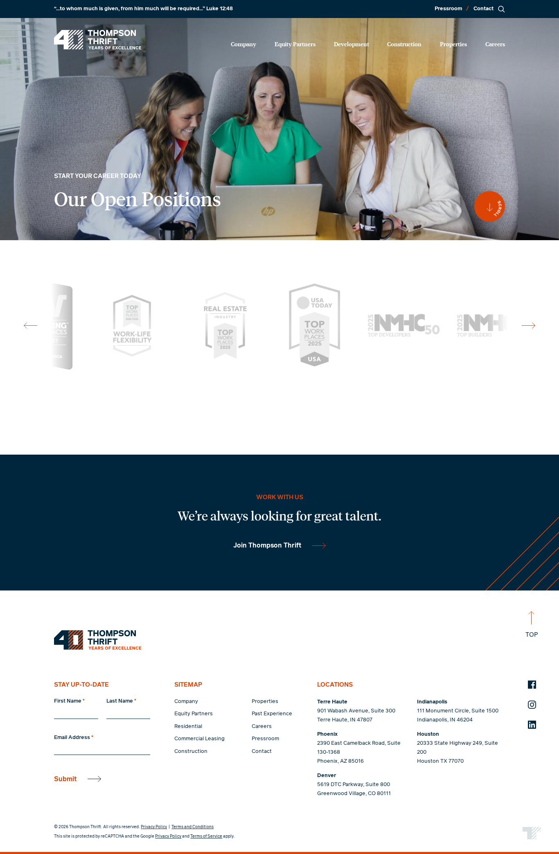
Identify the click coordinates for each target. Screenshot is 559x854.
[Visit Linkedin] (532, 725)
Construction (404, 44)
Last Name (121, 701)
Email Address (73, 737)
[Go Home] (97, 40)
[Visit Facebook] (532, 684)
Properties (453, 44)
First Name (69, 701)
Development (351, 44)
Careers (495, 44)
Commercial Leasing (199, 738)
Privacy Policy (154, 827)
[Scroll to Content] (489, 206)
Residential (188, 726)
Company (243, 44)
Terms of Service (206, 836)
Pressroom (448, 8)
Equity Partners (295, 44)
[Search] (501, 9)
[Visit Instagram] (532, 705)
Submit (65, 779)
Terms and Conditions (192, 827)
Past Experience (272, 714)
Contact (483, 8)
